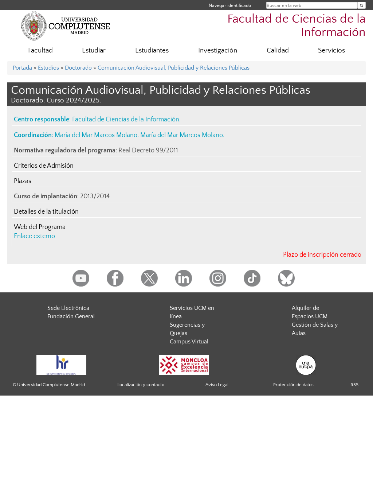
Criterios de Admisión (44, 166)
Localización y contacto (140, 384)
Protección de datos (293, 384)
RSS (354, 384)
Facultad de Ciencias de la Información (296, 25)
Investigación (217, 50)
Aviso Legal (216, 384)
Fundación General (71, 316)
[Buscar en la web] (361, 5)
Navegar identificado (230, 5)
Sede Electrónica (68, 308)
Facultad (40, 50)
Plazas (22, 181)
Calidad (278, 50)
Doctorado (78, 68)
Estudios (48, 68)
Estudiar (94, 50)
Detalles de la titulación (46, 211)
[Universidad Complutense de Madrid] (65, 25)
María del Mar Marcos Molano (96, 135)
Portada (22, 68)
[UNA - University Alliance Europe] (306, 365)
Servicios (331, 50)
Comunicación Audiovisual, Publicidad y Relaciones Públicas (174, 68)
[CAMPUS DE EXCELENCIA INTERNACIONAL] (184, 365)
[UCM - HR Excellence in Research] (61, 365)
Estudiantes (152, 50)
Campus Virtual (189, 341)
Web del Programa (40, 227)
